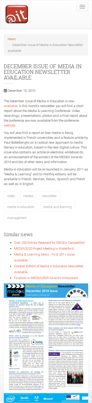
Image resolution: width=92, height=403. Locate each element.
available (10, 106)
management (17, 218)
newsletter (49, 196)
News (12, 39)
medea (28, 196)
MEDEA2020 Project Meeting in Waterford (44, 248)
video (11, 196)
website (9, 125)
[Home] (14, 14)
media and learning (57, 207)
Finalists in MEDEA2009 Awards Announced (46, 278)
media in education (20, 207)
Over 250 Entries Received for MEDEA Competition (49, 243)
